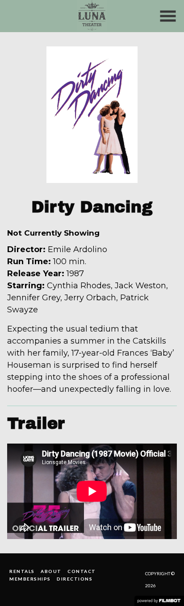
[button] (167, 16)
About (51, 571)
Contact (81, 571)
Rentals (22, 571)
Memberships (30, 578)
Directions (74, 578)
